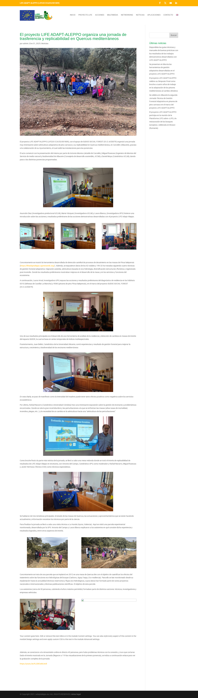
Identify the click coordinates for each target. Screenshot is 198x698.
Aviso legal (76, 694)
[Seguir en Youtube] (171, 3)
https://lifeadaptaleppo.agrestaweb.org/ (37, 266)
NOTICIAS (140, 15)
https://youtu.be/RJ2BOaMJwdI (33, 664)
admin (25, 43)
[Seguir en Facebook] (160, 3)
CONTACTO (168, 15)
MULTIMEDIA (112, 15)
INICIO (72, 15)
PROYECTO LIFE (85, 15)
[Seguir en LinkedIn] (176, 3)
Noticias (44, 43)
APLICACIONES (153, 15)
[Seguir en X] (165, 3)
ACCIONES (99, 15)
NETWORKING (127, 15)
